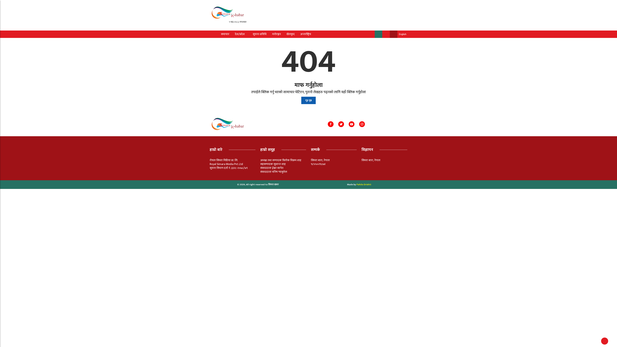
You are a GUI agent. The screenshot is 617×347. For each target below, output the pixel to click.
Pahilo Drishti (364, 184)
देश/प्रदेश (240, 34)
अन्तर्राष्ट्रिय (305, 34)
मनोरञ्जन (276, 34)
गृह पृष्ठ (308, 100)
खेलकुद (290, 34)
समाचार (225, 34)
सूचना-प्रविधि (260, 34)
